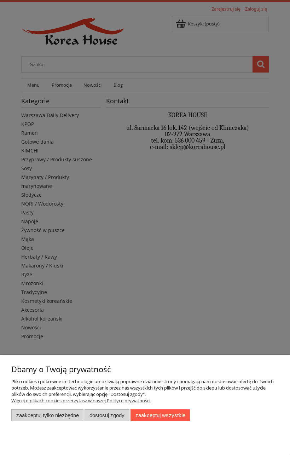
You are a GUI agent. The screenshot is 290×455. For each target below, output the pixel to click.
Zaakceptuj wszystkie (160, 415)
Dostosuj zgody (106, 415)
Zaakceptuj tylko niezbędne (47, 415)
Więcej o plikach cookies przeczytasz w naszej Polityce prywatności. (81, 400)
